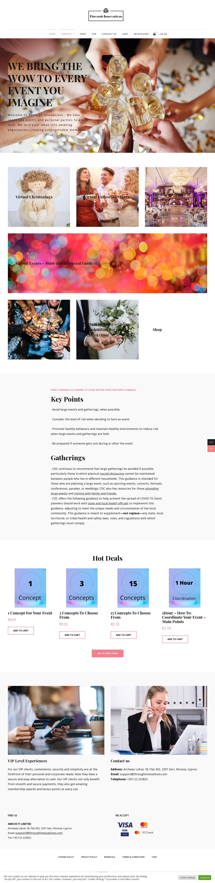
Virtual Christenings (34, 196)
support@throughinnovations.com (38, 833)
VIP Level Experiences (27, 760)
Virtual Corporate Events (106, 196)
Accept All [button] (204, 877)
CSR (94, 33)
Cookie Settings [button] (187, 877)
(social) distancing (112, 473)
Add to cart (20, 630)
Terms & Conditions (133, 856)
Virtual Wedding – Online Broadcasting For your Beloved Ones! (107, 330)
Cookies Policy (66, 856)
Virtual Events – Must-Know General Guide (54, 263)
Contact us (109, 33)
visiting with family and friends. (95, 493)
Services (66, 33)
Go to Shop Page (107, 653)
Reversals (109, 856)
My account (141, 33)
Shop (83, 33)
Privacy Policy (89, 856)
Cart (125, 33)
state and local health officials (108, 503)
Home (52, 33)
